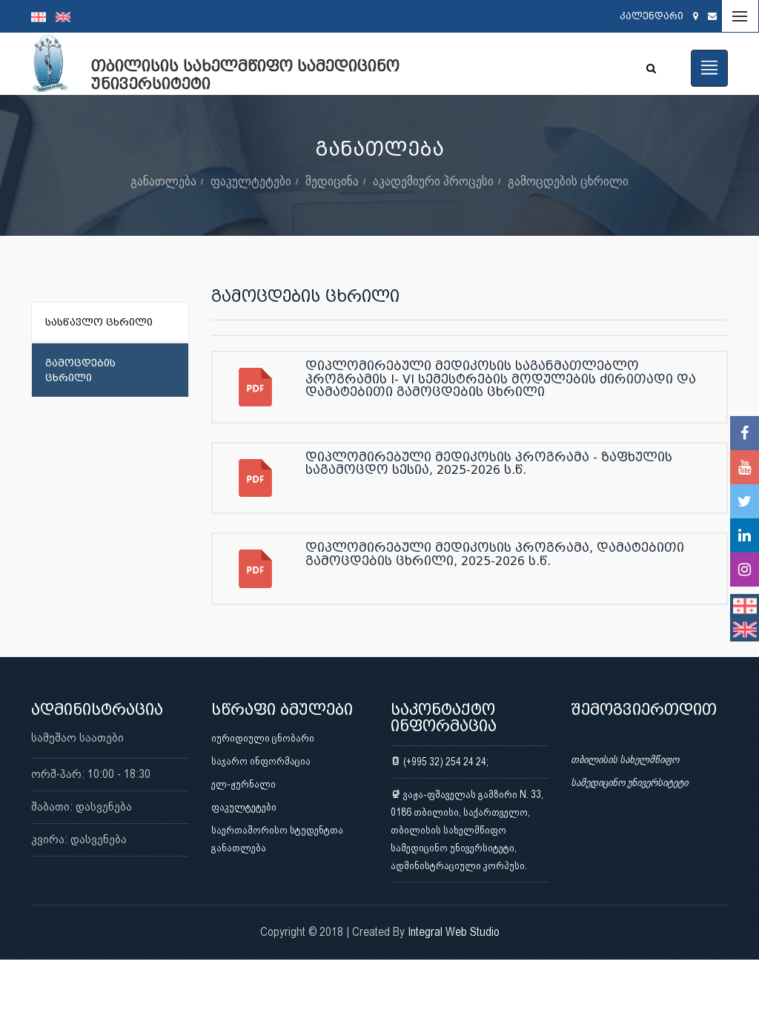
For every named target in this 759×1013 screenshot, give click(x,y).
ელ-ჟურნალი (243, 784)
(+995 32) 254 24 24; (444, 762)
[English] (67, 16)
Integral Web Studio (454, 932)
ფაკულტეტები (251, 180)
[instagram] (744, 569)
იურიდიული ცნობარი (262, 738)
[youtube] (744, 467)
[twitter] (744, 501)
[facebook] (744, 433)
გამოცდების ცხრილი (568, 180)
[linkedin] (744, 535)
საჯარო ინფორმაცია (261, 761)
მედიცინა (332, 180)
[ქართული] (43, 16)
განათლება (163, 180)
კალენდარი (651, 16)
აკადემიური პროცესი (433, 180)
